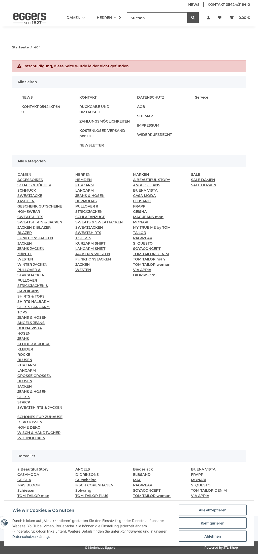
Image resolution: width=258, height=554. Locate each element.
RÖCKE (23, 354)
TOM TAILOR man (149, 259)
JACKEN (24, 243)
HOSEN (23, 333)
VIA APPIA (142, 270)
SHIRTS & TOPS (31, 296)
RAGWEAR (142, 238)
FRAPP (139, 206)
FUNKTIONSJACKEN (35, 238)
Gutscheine (85, 480)
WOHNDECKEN (31, 438)
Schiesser (26, 490)
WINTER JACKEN (32, 264)
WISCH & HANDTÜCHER (38, 432)
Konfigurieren (212, 523)
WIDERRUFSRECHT (154, 134)
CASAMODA (28, 474)
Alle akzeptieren (213, 510)
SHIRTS (23, 397)
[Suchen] (193, 17)
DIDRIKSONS (144, 275)
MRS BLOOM (29, 485)
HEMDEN (83, 180)
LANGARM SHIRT (90, 248)
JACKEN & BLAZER (34, 227)
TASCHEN (26, 201)
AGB (141, 106)
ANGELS (82, 469)
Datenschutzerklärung (30, 536)
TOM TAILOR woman (152, 264)
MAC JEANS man (148, 217)
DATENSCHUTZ (150, 97)
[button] (208, 17)
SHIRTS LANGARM (33, 307)
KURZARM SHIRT (90, 243)
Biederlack (143, 469)
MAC (137, 480)
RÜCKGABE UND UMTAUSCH (94, 109)
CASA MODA (144, 195)
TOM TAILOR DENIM (151, 254)
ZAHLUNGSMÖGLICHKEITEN (104, 121)
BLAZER (24, 232)
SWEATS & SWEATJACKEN (99, 222)
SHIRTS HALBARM (33, 301)
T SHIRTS (83, 238)
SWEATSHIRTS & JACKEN (39, 222)
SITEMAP (145, 116)
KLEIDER (25, 349)
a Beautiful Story (32, 469)
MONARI (140, 222)
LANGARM (26, 370)
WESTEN (25, 259)
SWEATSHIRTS (30, 217)
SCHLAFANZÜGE (90, 217)
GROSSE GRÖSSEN (34, 375)
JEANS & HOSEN (32, 317)
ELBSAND (142, 201)
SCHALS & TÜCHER (34, 185)
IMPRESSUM (148, 125)
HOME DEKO (29, 427)
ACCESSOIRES (30, 180)
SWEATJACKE (29, 195)
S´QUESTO (143, 243)
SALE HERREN (203, 185)
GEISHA (140, 211)
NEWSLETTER (91, 145)
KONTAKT (87, 97)
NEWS (194, 4)
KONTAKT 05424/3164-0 (229, 4)
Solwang (83, 490)
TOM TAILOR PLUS (91, 495)
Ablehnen (212, 536)
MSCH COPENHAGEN (94, 485)
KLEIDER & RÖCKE (33, 344)
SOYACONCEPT (146, 248)
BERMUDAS (86, 201)
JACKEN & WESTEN (92, 254)
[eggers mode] (26, 17)
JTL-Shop (230, 547)
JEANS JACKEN (30, 248)
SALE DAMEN (203, 180)
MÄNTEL (24, 254)
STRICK (23, 402)
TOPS (22, 312)
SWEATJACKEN (89, 227)
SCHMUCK (26, 190)
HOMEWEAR (28, 211)
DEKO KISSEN (29, 422)
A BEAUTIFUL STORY (151, 180)
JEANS (23, 338)
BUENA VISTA (29, 328)
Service (201, 97)
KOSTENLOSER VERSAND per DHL (102, 133)
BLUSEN (24, 360)
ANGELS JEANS (31, 322)
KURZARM (26, 365)
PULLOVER (27, 280)
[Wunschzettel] (219, 17)
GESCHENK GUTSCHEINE (39, 206)
